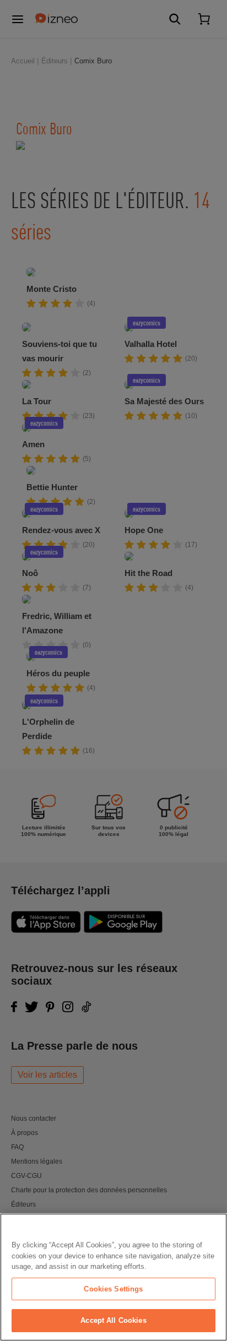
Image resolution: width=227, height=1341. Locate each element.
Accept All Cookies (113, 1320)
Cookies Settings (113, 1289)
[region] (113, 1277)
